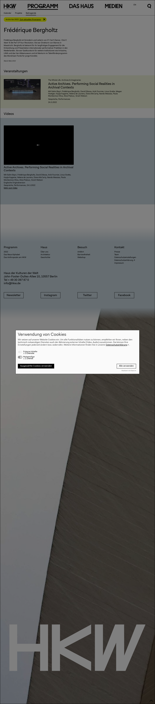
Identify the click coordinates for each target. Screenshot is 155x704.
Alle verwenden (126, 366)
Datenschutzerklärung (116, 345)
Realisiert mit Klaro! (128, 370)
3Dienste (28, 353)
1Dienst (28, 359)
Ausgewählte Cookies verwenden (36, 366)
